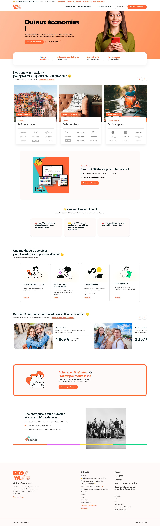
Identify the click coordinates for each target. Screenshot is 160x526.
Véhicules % (70, 1)
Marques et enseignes (84, 6)
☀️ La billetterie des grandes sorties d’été (93, 478)
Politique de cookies (121, 509)
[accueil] (17, 7)
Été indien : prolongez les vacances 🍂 (92, 486)
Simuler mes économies (104, 6)
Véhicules (83, 494)
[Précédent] (140, 79)
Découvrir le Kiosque (90, 183)
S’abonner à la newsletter (89, 505)
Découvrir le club (70, 6)
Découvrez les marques (47, 79)
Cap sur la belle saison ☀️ (88, 484)
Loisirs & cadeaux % (98, 1)
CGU (116, 499)
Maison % (78, 1)
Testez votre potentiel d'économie (63, 317)
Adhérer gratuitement (137, 7)
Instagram (144, 522)
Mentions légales (120, 504)
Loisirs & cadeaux (113, 121)
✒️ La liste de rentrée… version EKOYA (92, 481)
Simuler (56, 297)
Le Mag (118, 480)
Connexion (120, 7)
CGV (116, 501)
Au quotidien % (87, 1)
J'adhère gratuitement (34, 42)
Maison (65, 121)
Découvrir (26, 297)
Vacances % (61, 1)
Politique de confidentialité (122, 507)
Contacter (87, 297)
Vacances (21, 121)
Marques (83, 475)
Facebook (137, 522)
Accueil (118, 472)
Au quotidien (84, 500)
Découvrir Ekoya (53, 42)
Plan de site (118, 496)
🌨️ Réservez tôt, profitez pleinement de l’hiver (95, 489)
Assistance (84, 508)
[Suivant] (144, 79)
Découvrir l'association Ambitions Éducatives (125, 488)
